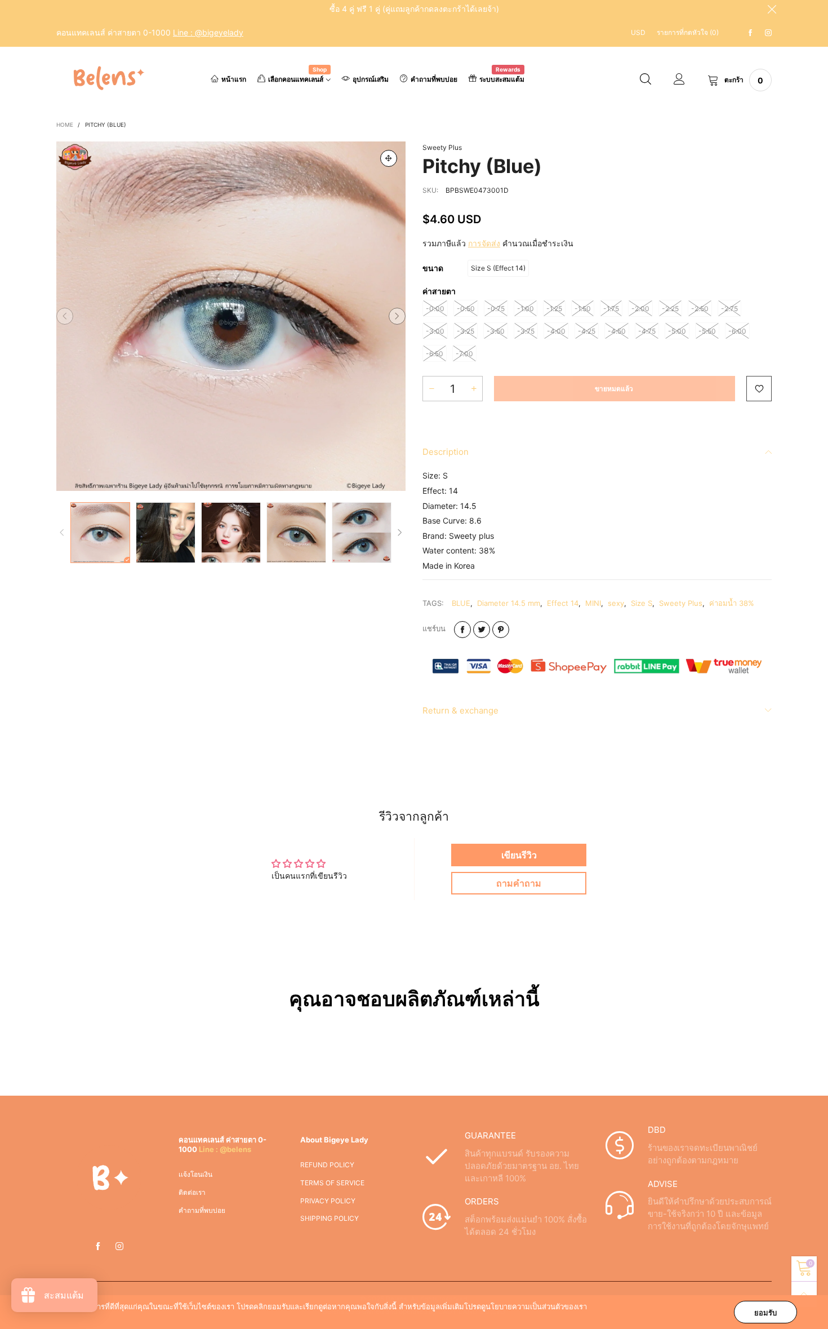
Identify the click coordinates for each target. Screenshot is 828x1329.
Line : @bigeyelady (208, 32)
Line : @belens (225, 1149)
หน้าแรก (233, 79)
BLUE (461, 603)
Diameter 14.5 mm (508, 603)
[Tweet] (481, 629)
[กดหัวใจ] (759, 388)
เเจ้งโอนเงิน (195, 1174)
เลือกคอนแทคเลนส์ (297, 78)
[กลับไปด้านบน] (804, 1294)
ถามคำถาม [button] (518, 883)
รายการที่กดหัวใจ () (688, 32)
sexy (616, 603)
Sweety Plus (442, 147)
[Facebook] (750, 33)
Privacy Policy (327, 1201)
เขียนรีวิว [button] (519, 855)
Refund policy (327, 1164)
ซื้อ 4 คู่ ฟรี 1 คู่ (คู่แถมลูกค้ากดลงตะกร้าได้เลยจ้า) (414, 9)
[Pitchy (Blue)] (231, 316)
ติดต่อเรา (192, 1192)
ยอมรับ (765, 1312)
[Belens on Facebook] (98, 1246)
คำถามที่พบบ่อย (434, 79)
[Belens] (106, 78)
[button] (64, 316)
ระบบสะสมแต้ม (501, 78)
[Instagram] (768, 33)
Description (445, 451)
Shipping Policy (329, 1218)
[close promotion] (771, 9)
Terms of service (332, 1183)
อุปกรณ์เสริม (371, 79)
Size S (641, 603)
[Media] (388, 158)
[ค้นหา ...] (645, 80)
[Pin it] (500, 629)
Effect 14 (562, 603)
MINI (593, 603)
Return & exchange (460, 710)
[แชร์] (462, 629)
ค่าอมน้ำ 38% (731, 603)
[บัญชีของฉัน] (679, 80)
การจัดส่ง (484, 243)
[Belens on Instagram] (119, 1246)
